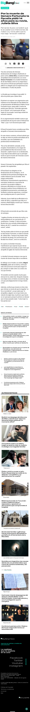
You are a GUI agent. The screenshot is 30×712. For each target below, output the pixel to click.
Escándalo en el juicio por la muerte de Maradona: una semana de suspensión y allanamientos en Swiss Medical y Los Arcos (16, 350)
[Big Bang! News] (10, 3)
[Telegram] (23, 63)
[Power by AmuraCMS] (24, 698)
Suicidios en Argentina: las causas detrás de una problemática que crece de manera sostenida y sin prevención (15, 563)
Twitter (18, 660)
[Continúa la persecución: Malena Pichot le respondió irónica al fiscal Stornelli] (15, 613)
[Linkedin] (18, 63)
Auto (2, 306)
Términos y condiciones (7, 689)
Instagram (16, 665)
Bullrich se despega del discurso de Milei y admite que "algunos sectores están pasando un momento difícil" (14, 419)
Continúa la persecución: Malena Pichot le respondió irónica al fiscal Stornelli (14, 384)
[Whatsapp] (5, 63)
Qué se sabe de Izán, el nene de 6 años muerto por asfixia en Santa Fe (15, 342)
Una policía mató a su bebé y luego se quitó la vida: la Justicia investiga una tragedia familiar (16, 317)
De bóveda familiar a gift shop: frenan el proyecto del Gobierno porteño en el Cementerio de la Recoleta (14, 534)
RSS (2, 693)
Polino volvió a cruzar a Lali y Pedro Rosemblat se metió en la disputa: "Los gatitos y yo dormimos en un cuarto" (14, 360)
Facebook (16, 657)
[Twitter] (10, 63)
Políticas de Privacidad (7, 687)
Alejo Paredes (8, 569)
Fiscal (15, 306)
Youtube (17, 663)
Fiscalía (21, 306)
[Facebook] (14, 63)
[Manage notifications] (26, 709)
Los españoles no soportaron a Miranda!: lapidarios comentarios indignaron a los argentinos (14, 368)
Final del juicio (9, 306)
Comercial (3, 691)
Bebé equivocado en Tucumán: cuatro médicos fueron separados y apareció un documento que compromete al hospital (16, 326)
